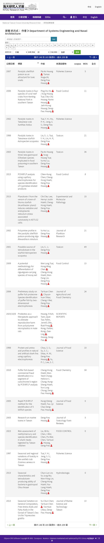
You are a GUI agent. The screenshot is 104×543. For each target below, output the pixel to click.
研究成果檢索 (49, 22)
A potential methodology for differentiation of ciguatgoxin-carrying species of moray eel (27, 269)
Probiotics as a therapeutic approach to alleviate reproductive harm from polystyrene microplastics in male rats (28, 322)
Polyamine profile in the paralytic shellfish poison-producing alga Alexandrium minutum (28, 235)
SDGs (47, 17)
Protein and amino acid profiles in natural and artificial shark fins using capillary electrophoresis (28, 353)
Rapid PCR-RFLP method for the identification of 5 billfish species (26, 405)
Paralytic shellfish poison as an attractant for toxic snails (26, 76)
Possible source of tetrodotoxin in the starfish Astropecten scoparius (27, 251)
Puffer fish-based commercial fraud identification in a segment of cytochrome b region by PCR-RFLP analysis (28, 377)
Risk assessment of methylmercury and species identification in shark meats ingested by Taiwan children (27, 438)
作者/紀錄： (54, 52)
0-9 (7, 45)
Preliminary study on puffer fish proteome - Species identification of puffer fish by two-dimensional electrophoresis (28, 298)
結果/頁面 (31, 52)
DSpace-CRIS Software (12, 538)
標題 (20, 63)
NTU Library (82, 538)
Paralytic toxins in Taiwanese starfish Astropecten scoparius (28, 138)
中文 (89, 6)
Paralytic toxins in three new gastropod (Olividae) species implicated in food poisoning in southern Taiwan (28, 159)
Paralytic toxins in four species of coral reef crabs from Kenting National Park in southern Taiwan (28, 96)
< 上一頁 (11, 57)
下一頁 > (93, 57)
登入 (74, 17)
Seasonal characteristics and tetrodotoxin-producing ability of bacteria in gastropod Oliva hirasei (28, 480)
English (98, 6)
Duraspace (38, 538)
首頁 (12, 17)
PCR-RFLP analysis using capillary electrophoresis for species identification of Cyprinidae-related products (27, 181)
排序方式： (9, 52)
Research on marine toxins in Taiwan (27, 419)
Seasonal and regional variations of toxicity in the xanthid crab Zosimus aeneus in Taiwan (28, 459)
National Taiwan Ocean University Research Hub (22, 22)
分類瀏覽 (23, 17)
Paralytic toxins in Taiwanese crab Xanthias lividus (26, 121)
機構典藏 (37, 17)
